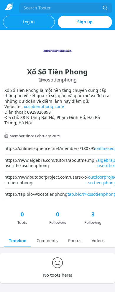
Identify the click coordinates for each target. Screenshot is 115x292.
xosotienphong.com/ (44, 106)
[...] (105, 8)
